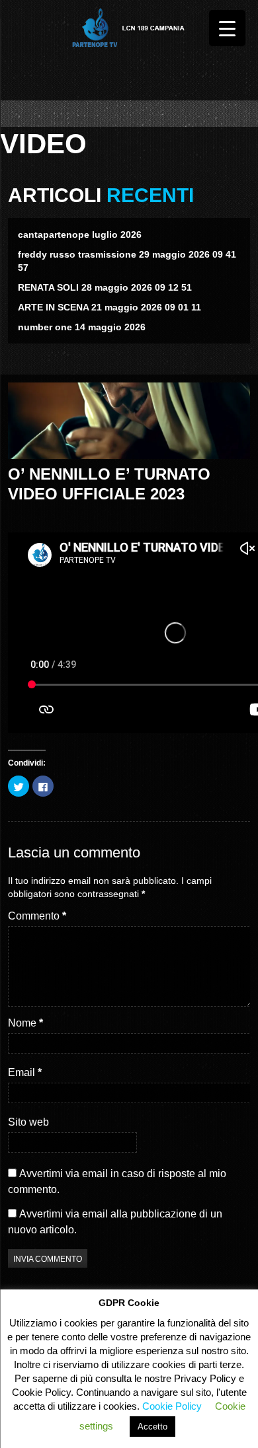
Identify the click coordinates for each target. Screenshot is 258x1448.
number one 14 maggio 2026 (82, 327)
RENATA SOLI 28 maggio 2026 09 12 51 (105, 287)
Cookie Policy (172, 1406)
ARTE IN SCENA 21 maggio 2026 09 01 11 (109, 307)
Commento (37, 916)
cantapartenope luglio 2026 (80, 234)
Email (25, 1072)
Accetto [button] (152, 1426)
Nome (25, 1023)
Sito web (28, 1122)
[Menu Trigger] (227, 28)
